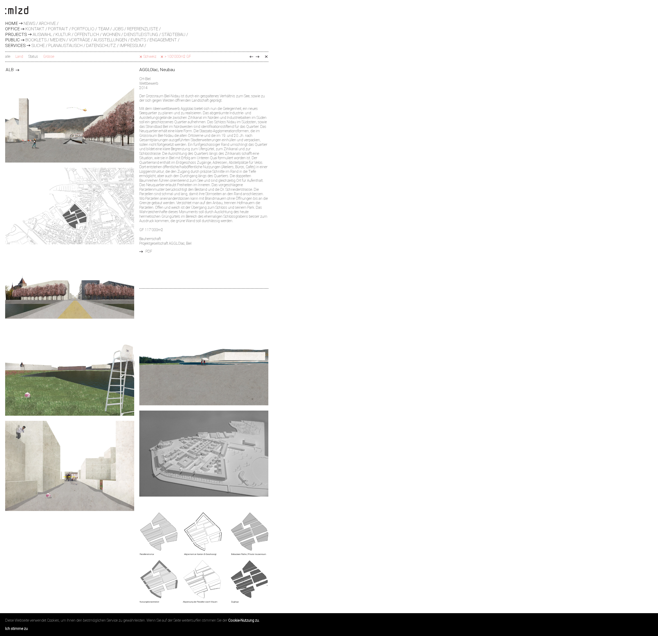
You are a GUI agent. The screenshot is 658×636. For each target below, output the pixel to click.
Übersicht (266, 57)
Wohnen (111, 34)
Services (15, 45)
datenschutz (101, 45)
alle (7, 56)
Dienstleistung (141, 34)
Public (12, 40)
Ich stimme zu (16, 628)
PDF (148, 251)
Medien (57, 39)
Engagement (163, 39)
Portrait (58, 28)
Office (12, 29)
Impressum (131, 45)
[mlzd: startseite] (16, 10)
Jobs (118, 28)
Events (138, 39)
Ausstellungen (110, 39)
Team (103, 28)
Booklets (36, 39)
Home (11, 23)
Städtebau (173, 34)
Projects (16, 34)
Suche (38, 45)
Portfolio (83, 28)
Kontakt (34, 28)
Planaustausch (65, 45)
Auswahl (42, 34)
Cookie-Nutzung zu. (244, 620)
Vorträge (79, 39)
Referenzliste (142, 28)
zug (251, 57)
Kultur (63, 34)
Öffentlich (86, 34)
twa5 (257, 57)
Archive (47, 23)
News (29, 23)
